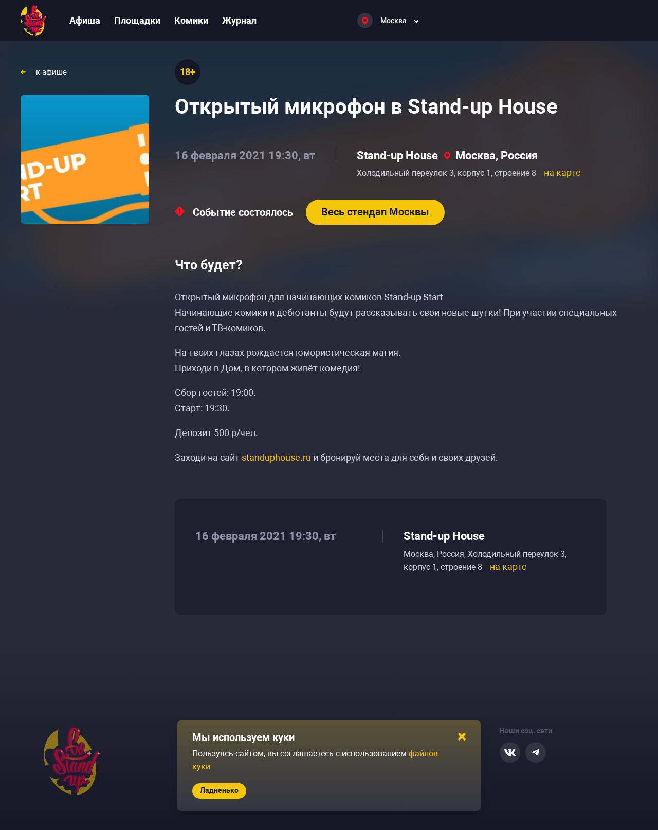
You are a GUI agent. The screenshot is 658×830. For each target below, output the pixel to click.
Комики (191, 20)
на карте (562, 172)
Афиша (84, 20)
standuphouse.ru (276, 457)
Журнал (239, 20)
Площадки (137, 20)
